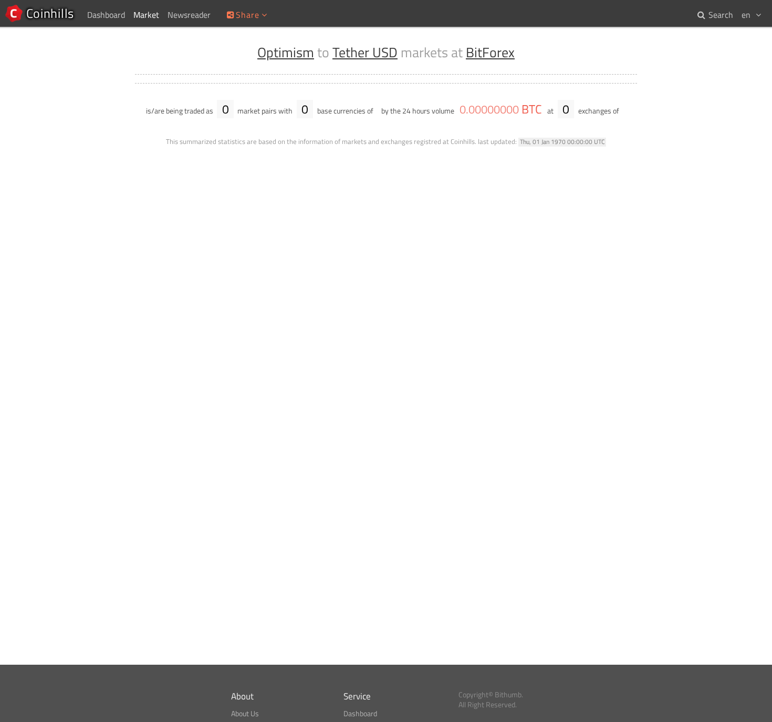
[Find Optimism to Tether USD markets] (626, 111)
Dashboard (360, 713)
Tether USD (365, 52)
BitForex (490, 52)
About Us (245, 713)
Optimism (285, 52)
